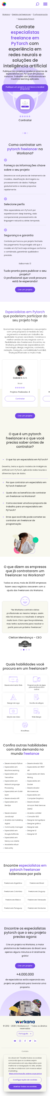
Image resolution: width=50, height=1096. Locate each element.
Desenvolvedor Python (14, 763)
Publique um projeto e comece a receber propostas (25, 88)
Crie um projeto (25, 289)
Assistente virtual (11, 844)
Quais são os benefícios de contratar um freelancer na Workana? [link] (26, 494)
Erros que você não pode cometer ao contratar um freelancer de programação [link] (26, 520)
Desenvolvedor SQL (35, 763)
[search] (37, 4)
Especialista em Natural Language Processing (12, 784)
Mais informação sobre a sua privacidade (29, 1073)
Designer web (32, 827)
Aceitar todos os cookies (25, 1086)
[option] (25, 97)
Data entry (9, 848)
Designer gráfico (34, 823)
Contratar (20, 398)
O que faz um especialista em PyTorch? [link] (27, 459)
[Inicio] (4, 4)
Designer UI (31, 830)
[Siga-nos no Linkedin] (35, 1041)
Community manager (14, 827)
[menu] (45, 4)
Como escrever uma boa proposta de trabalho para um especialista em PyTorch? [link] (26, 507)
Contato (25, 1051)
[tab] (25, 467)
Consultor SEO (33, 816)
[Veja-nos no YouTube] (15, 1041)
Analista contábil (34, 813)
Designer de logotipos (36, 820)
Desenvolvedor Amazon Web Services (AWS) (36, 805)
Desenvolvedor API (12, 798)
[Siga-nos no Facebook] (25, 1041)
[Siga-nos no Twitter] (30, 1041)
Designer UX (32, 834)
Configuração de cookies (25, 1080)
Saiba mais (24, 263)
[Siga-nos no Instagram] (20, 1041)
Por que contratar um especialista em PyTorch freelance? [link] (26, 484)
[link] (25, 643)
